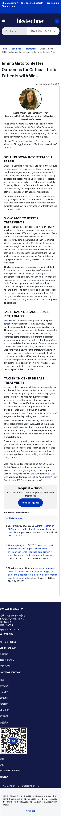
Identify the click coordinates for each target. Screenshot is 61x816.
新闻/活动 (4, 686)
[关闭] (57, 792)
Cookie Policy (28, 786)
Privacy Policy (8, 786)
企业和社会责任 (7, 659)
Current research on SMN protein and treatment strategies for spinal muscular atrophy (31, 529)
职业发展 (4, 653)
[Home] (30, 20)
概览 (2, 680)
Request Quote (30, 502)
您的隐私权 (30, 811)
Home (4, 48)
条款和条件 (5, 665)
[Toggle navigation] (4, 20)
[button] (14, 518)
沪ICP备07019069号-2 (11, 770)
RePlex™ (36, 477)
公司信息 (4, 692)
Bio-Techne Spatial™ (32, 3)
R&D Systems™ (10, 3)
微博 (2, 758)
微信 (2, 764)
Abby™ (16, 473)
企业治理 (4, 716)
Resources (16, 48)
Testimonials (30, 48)
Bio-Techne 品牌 (8, 647)
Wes (6, 320)
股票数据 (4, 704)
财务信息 (4, 698)
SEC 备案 (4, 710)
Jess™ (7, 473)
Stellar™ (48, 477)
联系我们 (4, 777)
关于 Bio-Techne (8, 642)
